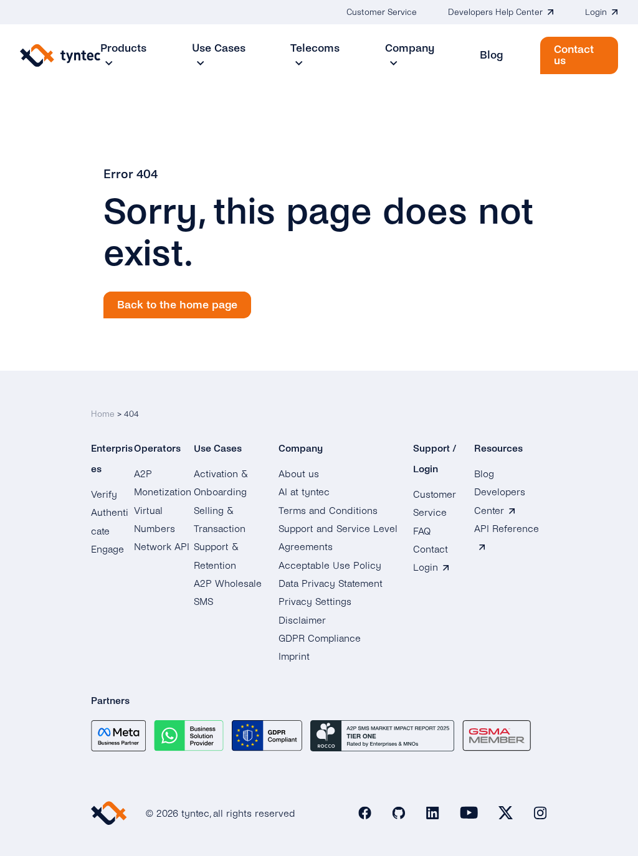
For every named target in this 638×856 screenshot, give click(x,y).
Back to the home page (177, 305)
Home (103, 414)
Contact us (574, 55)
